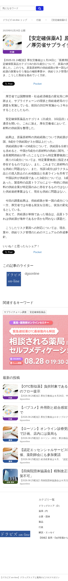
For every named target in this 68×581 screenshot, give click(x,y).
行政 (38, 20)
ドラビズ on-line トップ (15, 20)
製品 (41, 522)
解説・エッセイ (47, 532)
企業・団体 (44, 516)
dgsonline (32, 273)
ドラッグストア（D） (50, 505)
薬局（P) (43, 511)
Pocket (37, 83)
